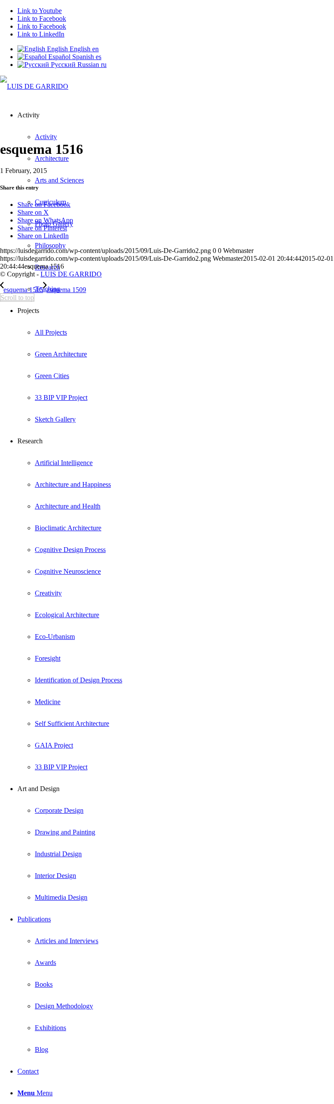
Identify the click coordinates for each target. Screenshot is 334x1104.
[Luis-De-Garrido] (34, 86)
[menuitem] (184, 289)
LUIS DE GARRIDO (71, 274)
